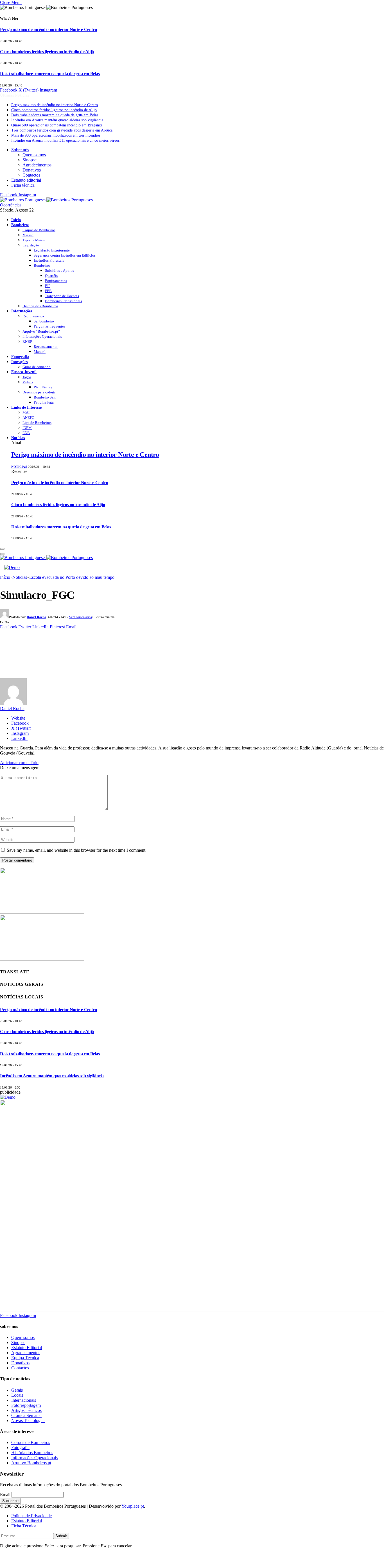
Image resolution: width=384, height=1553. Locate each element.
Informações (21, 311)
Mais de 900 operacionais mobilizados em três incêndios (55, 135)
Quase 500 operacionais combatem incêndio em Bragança (56, 125)
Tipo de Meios (33, 240)
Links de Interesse (26, 407)
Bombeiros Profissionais (63, 301)
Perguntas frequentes (49, 326)
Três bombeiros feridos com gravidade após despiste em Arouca (61, 130)
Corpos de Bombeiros (38, 230)
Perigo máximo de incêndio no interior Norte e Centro (48, 29)
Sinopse (29, 159)
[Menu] (2, 549)
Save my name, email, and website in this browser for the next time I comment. (76, 850)
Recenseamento (46, 346)
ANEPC (28, 417)
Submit (61, 1536)
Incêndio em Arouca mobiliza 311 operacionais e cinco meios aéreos (65, 140)
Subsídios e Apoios (59, 270)
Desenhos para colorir (38, 392)
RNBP (27, 341)
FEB (48, 291)
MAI (26, 412)
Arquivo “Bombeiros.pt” (41, 331)
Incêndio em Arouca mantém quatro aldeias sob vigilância (57, 120)
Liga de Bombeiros (36, 422)
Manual (40, 352)
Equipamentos (56, 281)
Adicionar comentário (19, 762)
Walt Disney (43, 387)
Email (5, 1494)
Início (16, 219)
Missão (27, 235)
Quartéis (51, 275)
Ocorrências (10, 205)
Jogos (26, 377)
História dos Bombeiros (40, 306)
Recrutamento (33, 316)
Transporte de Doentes (62, 296)
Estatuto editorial (26, 180)
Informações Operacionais (42, 336)
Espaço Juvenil (24, 372)
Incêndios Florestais (49, 260)
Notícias (18, 437)
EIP (47, 286)
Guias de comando (36, 367)
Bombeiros (20, 225)
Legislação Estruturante (52, 250)
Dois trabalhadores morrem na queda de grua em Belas (50, 73)
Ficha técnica (23, 185)
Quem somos (34, 154)
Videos (27, 382)
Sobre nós (20, 149)
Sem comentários (80, 617)
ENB (26, 433)
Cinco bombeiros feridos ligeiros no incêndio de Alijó (47, 51)
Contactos (31, 175)
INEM (27, 428)
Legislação (30, 245)
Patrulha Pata (44, 402)
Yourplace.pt (132, 1506)
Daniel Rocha (36, 617)
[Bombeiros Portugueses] (46, 199)
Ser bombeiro (44, 321)
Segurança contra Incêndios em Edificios (65, 255)
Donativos (31, 170)
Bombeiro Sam (45, 397)
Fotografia (20, 356)
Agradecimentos (36, 165)
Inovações (19, 361)
